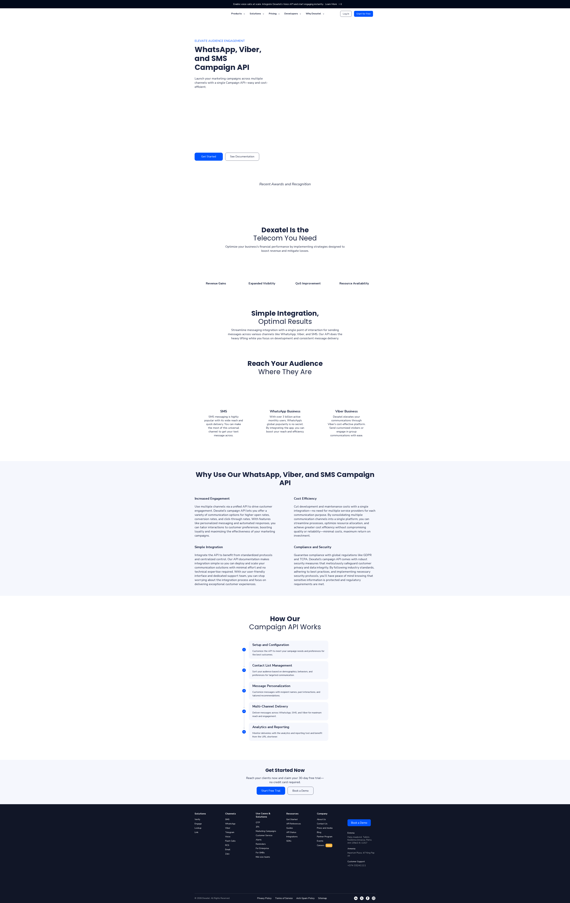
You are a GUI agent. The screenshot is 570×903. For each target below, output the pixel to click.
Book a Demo (300, 790)
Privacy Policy (264, 898)
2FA (257, 826)
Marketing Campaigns (266, 831)
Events (320, 841)
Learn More (331, 4)
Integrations (292, 836)
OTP (258, 822)
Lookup (198, 828)
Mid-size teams (263, 857)
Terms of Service (284, 898)
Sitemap (322, 898)
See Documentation (242, 156)
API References (293, 823)
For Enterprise (262, 848)
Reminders (261, 844)
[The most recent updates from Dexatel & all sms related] (362, 898)
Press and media (324, 828)
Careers (324, 845)
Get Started (208, 156)
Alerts (259, 839)
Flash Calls (230, 841)
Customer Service (264, 835)
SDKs (288, 841)
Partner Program (324, 836)
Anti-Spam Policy (305, 898)
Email (227, 849)
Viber (227, 828)
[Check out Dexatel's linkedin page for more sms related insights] (356, 898)
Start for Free (363, 13)
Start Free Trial (270, 790)
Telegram (229, 832)
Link (196, 832)
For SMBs (260, 852)
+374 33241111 (356, 865)
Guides (289, 828)
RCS (227, 845)
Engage (198, 823)
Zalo (227, 853)
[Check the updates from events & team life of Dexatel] (367, 898)
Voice (227, 836)
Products (236, 13)
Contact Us (322, 823)
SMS (227, 819)
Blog (319, 832)
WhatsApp (230, 823)
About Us (321, 819)
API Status (291, 832)
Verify (197, 819)
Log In (346, 13)
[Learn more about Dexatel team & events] (373, 898)
